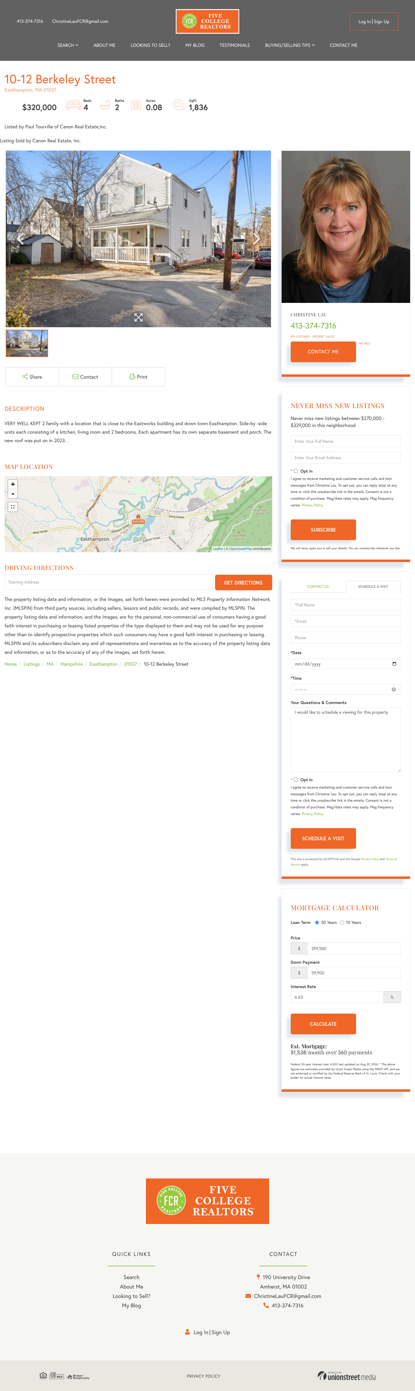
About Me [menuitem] (131, 1286)
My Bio (364, 343)
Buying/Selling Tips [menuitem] (287, 45)
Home (11, 664)
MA (50, 664)
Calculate (323, 1024)
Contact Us (318, 586)
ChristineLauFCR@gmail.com (80, 21)
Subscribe (323, 529)
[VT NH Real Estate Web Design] (347, 1375)
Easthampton (103, 664)
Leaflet (218, 549)
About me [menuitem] (104, 45)
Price (295, 938)
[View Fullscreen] (12, 507)
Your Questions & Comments (319, 702)
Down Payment (305, 962)
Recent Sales (324, 336)
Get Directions (243, 582)
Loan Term (300, 922)
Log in (364, 22)
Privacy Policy (312, 505)
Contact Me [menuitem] (344, 45)
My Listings (300, 336)
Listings (32, 664)
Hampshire (71, 664)
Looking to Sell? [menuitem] (150, 45)
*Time (296, 678)
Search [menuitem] (65, 45)
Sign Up (381, 22)
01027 (130, 664)
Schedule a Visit (373, 586)
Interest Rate (303, 986)
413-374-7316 (30, 21)
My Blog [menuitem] (194, 45)
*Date (296, 652)
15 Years (353, 922)
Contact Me (323, 352)
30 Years (329, 922)
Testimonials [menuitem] (235, 45)
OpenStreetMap (240, 549)
